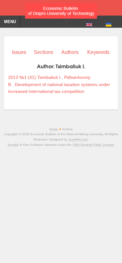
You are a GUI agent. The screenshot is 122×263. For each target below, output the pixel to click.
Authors (70, 52)
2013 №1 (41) (22, 77)
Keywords (98, 52)
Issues (19, 52)
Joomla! (13, 144)
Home (53, 129)
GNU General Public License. (94, 144)
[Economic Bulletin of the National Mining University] (61, 9)
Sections (43, 52)
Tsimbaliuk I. (49, 77)
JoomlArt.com (78, 139)
